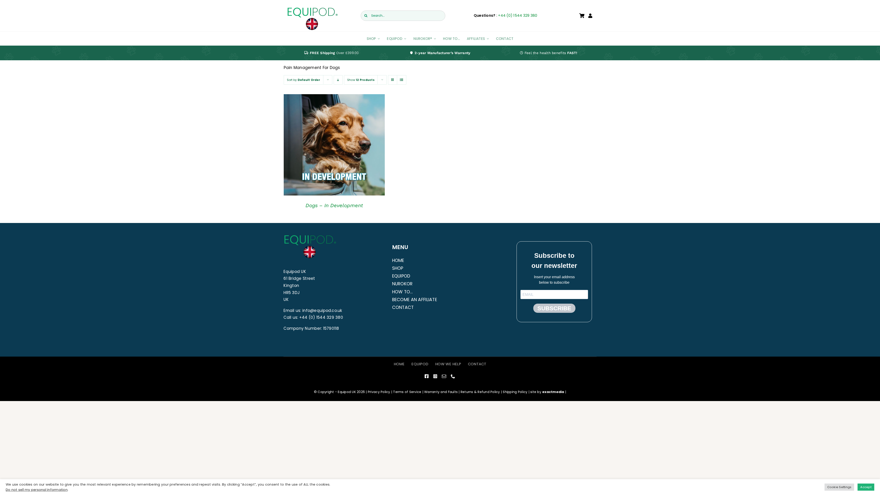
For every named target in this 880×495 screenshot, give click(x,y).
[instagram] (435, 376)
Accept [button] (866, 487)
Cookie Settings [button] (839, 487)
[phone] (453, 376)
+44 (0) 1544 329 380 (517, 15)
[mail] (444, 376)
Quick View (334, 146)
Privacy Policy (379, 392)
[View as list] (401, 79)
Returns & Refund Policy (480, 392)
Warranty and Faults (441, 392)
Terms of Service (407, 392)
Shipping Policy (515, 392)
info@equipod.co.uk (322, 310)
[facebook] (427, 376)
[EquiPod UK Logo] (312, 8)
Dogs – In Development (334, 205)
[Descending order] (338, 80)
